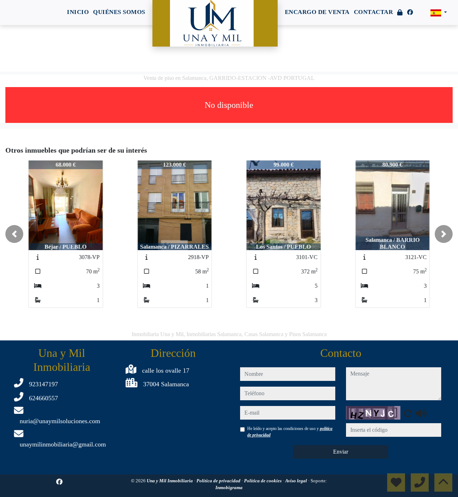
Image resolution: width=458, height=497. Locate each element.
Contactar (373, 12)
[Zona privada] (400, 12)
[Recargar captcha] (408, 413)
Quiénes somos (119, 12)
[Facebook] (410, 12)
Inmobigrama (229, 487)
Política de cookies (263, 480)
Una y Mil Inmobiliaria (170, 480)
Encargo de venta (317, 12)
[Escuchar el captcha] (421, 413)
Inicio (78, 12)
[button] (14, 234)
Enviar (340, 452)
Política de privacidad (219, 480)
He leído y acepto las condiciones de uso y (289, 432)
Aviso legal (296, 480)
